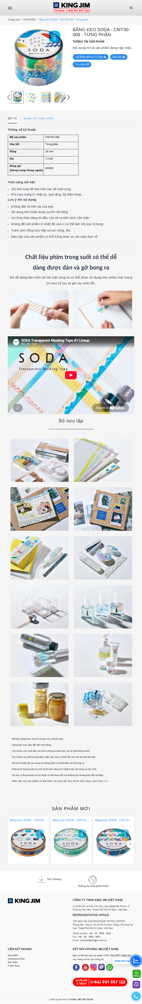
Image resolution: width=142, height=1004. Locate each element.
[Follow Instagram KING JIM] (93, 967)
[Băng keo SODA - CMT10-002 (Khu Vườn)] (71, 840)
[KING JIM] (71, 8)
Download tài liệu (16, 958)
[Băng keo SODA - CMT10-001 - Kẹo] (113, 840)
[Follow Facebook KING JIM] (76, 967)
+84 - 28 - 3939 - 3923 (89, 937)
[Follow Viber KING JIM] (101, 967)
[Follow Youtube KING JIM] (85, 967)
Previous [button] (8, 97)
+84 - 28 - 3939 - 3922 (100, 933)
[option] (38, 58)
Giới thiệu (13, 962)
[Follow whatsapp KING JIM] (109, 967)
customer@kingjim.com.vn (93, 940)
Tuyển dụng (14, 965)
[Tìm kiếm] (131, 7)
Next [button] (68, 97)
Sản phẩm (71, 808)
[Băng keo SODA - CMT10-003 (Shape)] (28, 840)
